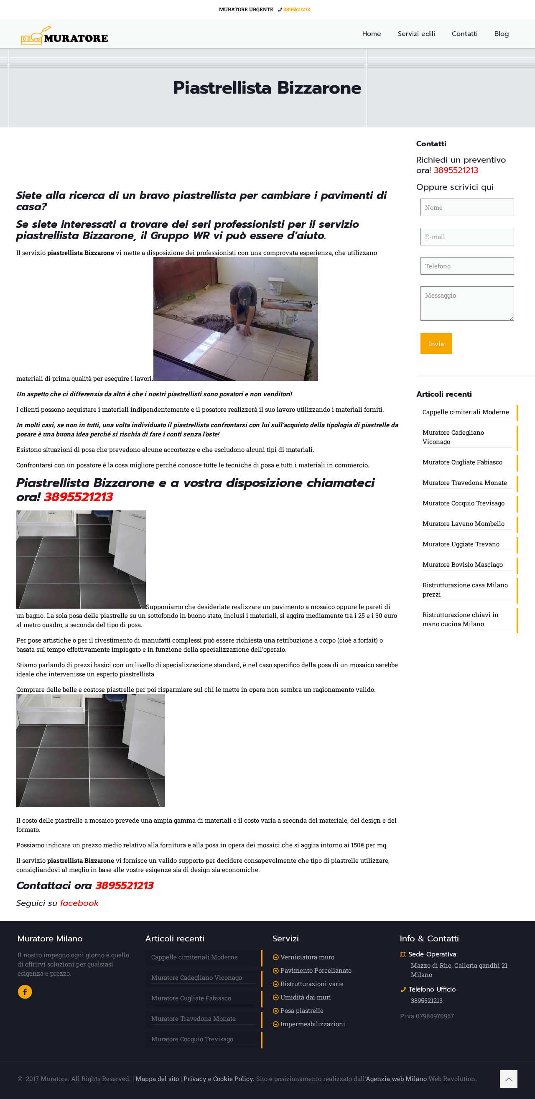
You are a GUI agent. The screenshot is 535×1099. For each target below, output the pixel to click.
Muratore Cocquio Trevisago (463, 503)
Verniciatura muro (307, 957)
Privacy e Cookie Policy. (219, 1078)
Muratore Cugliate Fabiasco (462, 462)
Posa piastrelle (302, 1010)
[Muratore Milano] (65, 33)
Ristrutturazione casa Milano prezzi (465, 589)
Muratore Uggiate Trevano (461, 544)
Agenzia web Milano (396, 1078)
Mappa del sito (157, 1078)
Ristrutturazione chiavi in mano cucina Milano (461, 619)
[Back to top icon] (508, 1079)
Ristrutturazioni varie (312, 983)
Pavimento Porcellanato (316, 970)
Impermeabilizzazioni (312, 1024)
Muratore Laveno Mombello (463, 523)
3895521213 (296, 9)
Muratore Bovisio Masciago (463, 564)
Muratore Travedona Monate (465, 482)
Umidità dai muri (305, 997)
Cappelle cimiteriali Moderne (466, 412)
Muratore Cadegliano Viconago (453, 437)
